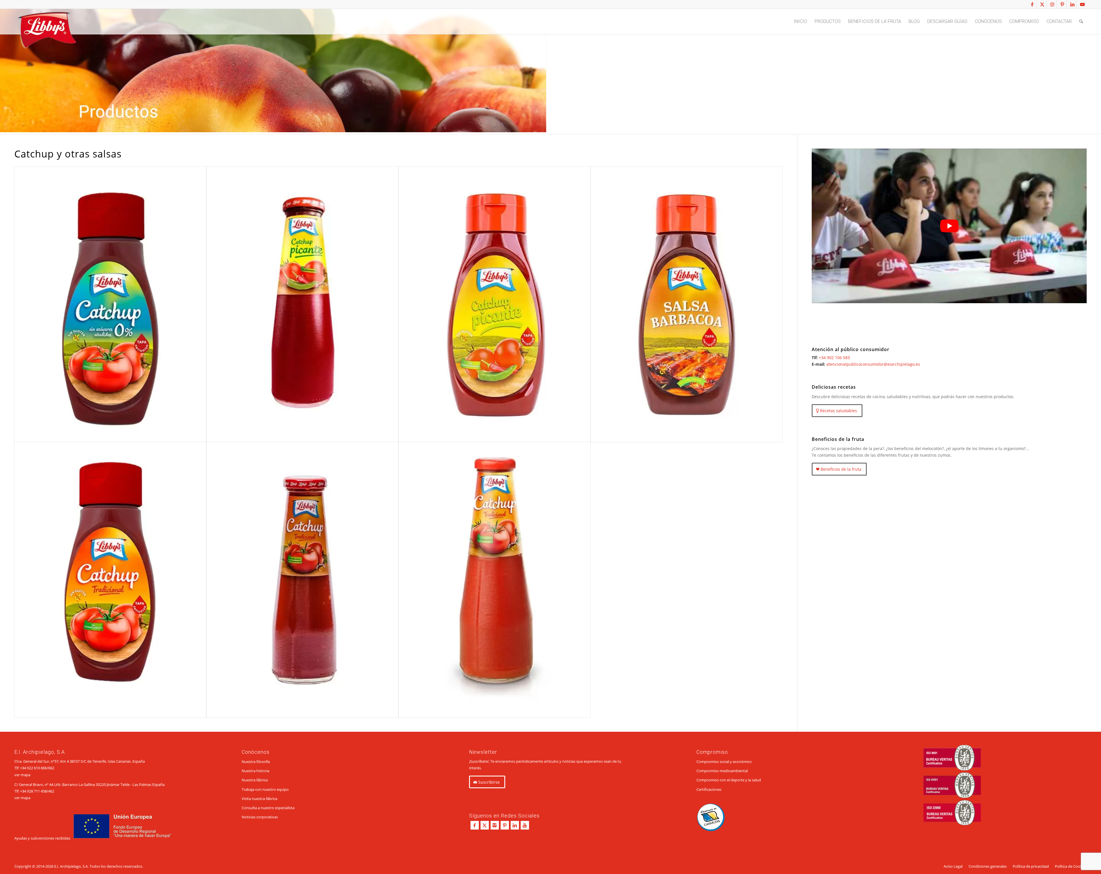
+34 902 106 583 (834, 357)
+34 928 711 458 (33, 791)
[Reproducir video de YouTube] (949, 226)
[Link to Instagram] (1052, 4)
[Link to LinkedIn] (1072, 4)
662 (51, 767)
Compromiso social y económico (724, 761)
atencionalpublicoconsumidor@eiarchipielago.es (873, 364)
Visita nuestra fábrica (259, 798)
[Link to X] (1042, 4)
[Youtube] (525, 825)
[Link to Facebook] (1032, 4)
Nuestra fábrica (255, 779)
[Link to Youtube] (1082, 4)
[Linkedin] (515, 825)
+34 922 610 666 (33, 767)
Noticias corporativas (260, 817)
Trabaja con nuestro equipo (265, 789)
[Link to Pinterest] (1062, 4)
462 (51, 791)
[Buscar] (1081, 21)
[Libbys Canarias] (45, 32)
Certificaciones (708, 789)
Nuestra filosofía (256, 761)
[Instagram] (495, 825)
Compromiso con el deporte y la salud (728, 779)
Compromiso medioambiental (722, 770)
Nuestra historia (255, 770)
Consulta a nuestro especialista (268, 807)
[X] (485, 825)
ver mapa (22, 774)
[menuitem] (800, 21)
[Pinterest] (505, 825)
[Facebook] (475, 825)
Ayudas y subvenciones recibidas (42, 838)
